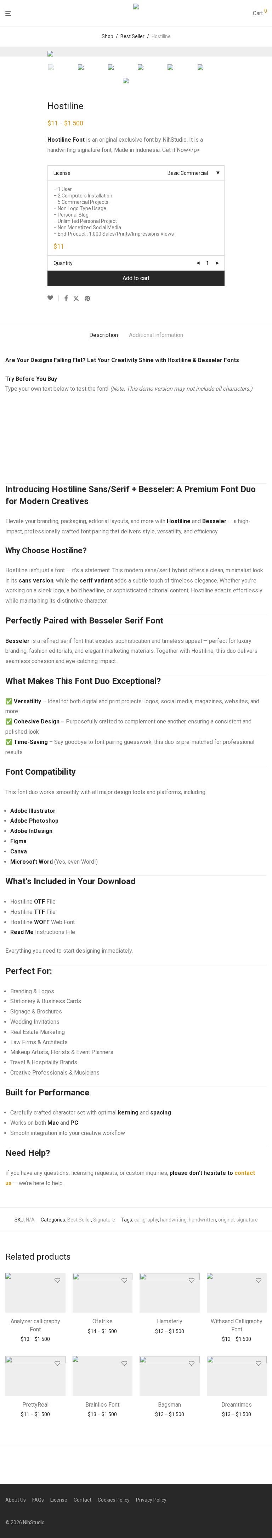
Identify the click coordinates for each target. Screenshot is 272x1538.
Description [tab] (103, 335)
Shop (107, 36)
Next (265, 51)
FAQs (38, 1500)
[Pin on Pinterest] (88, 298)
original (226, 1220)
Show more (35, 1339)
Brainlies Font (102, 1404)
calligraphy (146, 1220)
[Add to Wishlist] (53, 298)
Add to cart (136, 278)
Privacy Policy (151, 1500)
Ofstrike (102, 1321)
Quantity (63, 263)
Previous (7, 51)
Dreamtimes (236, 1404)
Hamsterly (169, 1321)
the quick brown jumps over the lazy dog (121, 425)
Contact (82, 1500)
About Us (15, 1500)
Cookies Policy (114, 1500)
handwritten (202, 1220)
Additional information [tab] (156, 335)
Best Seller (132, 36)
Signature (104, 1220)
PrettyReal (35, 1404)
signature (247, 1220)
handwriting (173, 1220)
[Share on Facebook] (66, 298)
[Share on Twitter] (76, 298)
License (61, 173)
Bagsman (169, 1404)
